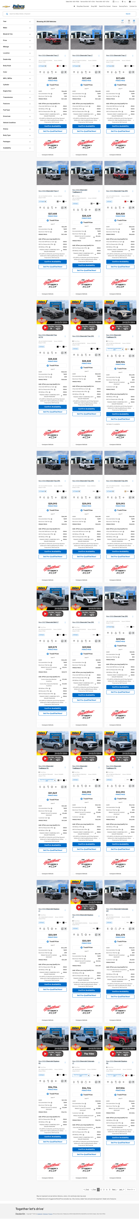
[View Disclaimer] (55, 72)
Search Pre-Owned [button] (105, 6)
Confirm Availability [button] (52, 126)
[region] (53, 106)
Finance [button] (114, 6)
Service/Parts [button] (123, 6)
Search (128, 14)
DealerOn (39, 1214)
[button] (67, 37)
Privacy (50, 1214)
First (87, 1189)
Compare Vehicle (47, 155)
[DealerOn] (20, 1214)
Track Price (54, 85)
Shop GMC (94, 6)
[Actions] (65, 55)
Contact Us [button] (133, 6)
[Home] (74, 6)
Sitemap (45, 1214)
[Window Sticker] (65, 72)
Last (121, 1189)
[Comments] (62, 72)
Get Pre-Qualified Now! (52, 131)
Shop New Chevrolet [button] (83, 6)
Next (114, 1189)
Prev (94, 1189)
